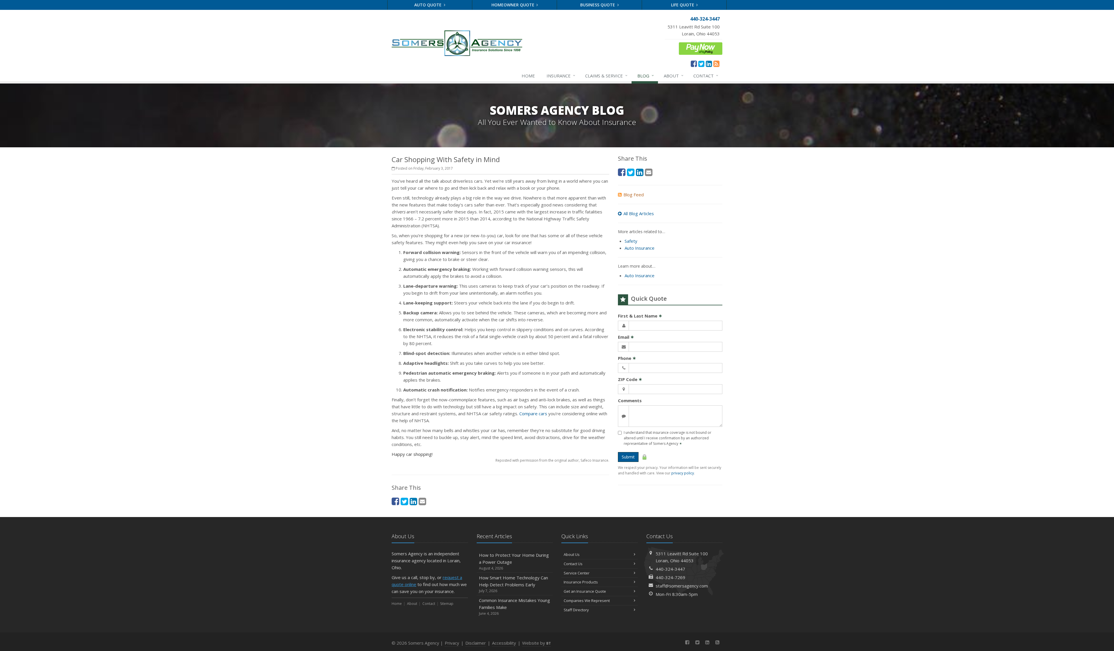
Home (528, 76)
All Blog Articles (638, 213)
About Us (572, 554)
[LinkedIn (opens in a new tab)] (709, 63)
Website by (536, 643)
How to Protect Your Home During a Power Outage (514, 561)
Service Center (576, 573)
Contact (705, 75)
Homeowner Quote (513, 5)
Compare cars (533, 413)
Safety (631, 241)
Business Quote (598, 5)
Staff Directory (576, 609)
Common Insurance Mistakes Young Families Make (514, 606)
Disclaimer (475, 643)
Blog (645, 75)
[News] (716, 63)
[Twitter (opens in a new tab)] (701, 63)
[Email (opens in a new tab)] (422, 501)
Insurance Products (581, 582)
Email (626, 337)
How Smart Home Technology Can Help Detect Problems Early (513, 584)
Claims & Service (606, 75)
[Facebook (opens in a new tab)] (694, 63)
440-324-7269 (670, 577)
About (673, 75)
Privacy (452, 643)
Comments (630, 400)
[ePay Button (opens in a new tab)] (700, 48)
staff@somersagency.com (682, 586)
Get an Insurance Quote (585, 591)
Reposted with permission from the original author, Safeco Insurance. (552, 460)
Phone (627, 358)
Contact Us (573, 563)
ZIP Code (630, 379)
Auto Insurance (639, 248)
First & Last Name (640, 316)
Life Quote (683, 5)
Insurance (561, 75)
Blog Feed (633, 194)
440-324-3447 (670, 569)
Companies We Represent (587, 600)
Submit (628, 457)
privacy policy (682, 473)
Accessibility (504, 643)
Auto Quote (428, 5)
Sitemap (446, 603)
